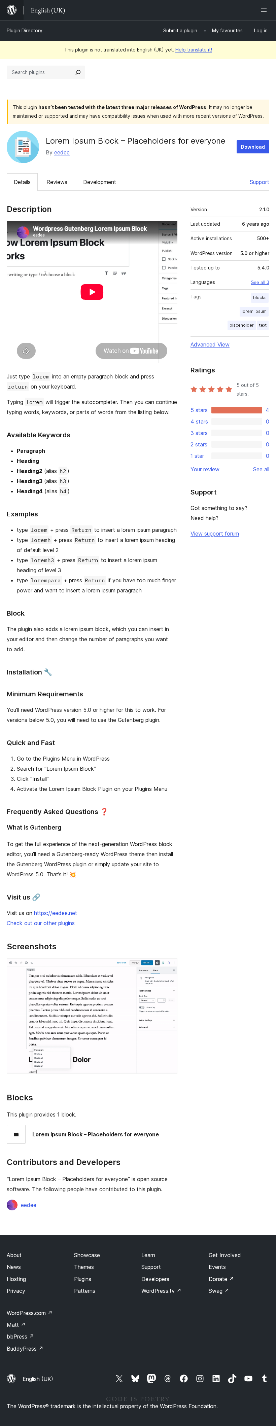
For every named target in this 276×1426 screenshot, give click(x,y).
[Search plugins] (78, 72)
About (14, 1255)
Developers (155, 1279)
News (14, 1267)
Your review (205, 469)
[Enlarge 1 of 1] (168, 967)
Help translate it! (193, 49)
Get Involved (225, 1255)
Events (217, 1267)
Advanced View (210, 344)
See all (261, 469)
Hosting (16, 1279)
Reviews (56, 182)
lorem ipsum (254, 311)
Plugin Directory (24, 30)
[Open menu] (265, 10)
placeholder (242, 325)
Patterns (84, 1290)
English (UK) (38, 1379)
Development (99, 182)
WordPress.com (30, 1313)
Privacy (16, 1290)
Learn (148, 1255)
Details (22, 182)
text (263, 325)
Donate (221, 1279)
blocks (260, 297)
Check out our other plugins (41, 923)
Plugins (82, 1279)
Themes (84, 1267)
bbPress (20, 1336)
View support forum (215, 533)
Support (259, 182)
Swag (219, 1290)
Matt (16, 1324)
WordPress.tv (161, 1290)
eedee (62, 152)
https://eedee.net (55, 913)
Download (253, 147)
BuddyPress (25, 1348)
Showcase (87, 1255)
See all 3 (260, 282)
